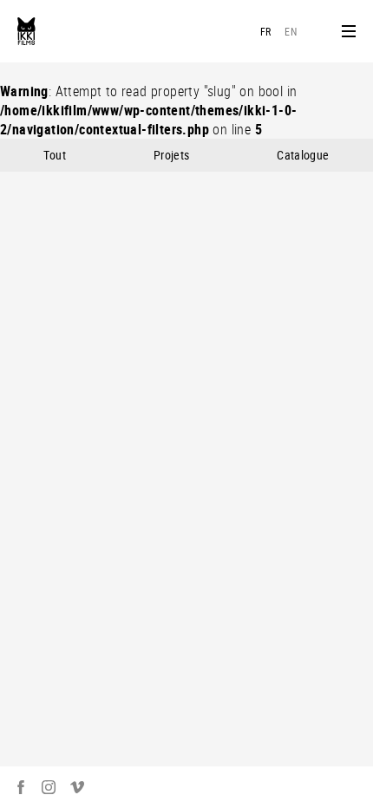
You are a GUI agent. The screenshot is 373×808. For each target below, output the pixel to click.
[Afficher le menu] (348, 31)
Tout (54, 155)
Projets (171, 155)
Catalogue (303, 155)
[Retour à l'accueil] (26, 31)
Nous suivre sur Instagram (48, 787)
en (291, 31)
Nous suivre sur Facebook (21, 787)
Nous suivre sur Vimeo (77, 787)
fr (266, 31)
